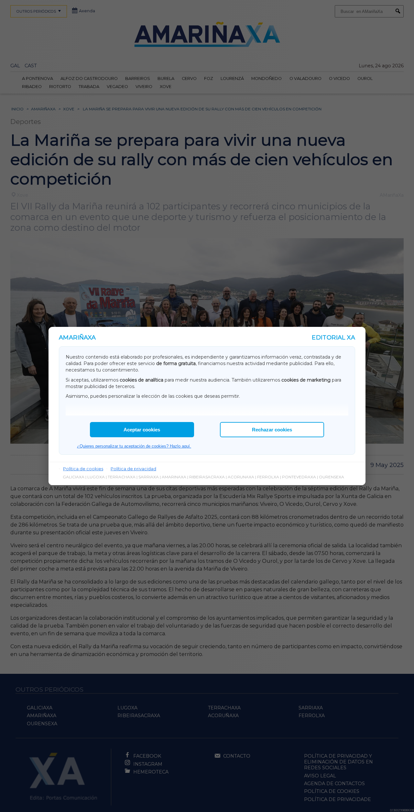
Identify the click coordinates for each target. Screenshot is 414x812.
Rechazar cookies (272, 429)
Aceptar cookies (142, 429)
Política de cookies (83, 468)
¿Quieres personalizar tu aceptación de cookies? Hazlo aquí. (134, 446)
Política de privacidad (133, 468)
